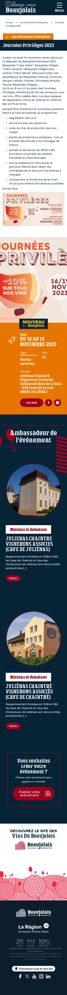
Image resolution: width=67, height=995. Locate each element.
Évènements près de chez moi (36, 968)
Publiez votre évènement (29, 793)
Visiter (13, 578)
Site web (31, 402)
